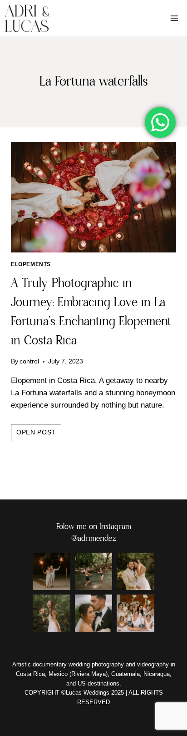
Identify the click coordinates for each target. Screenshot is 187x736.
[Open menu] (174, 18)
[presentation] (93, 197)
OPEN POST (38, 434)
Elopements (31, 264)
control (29, 361)
